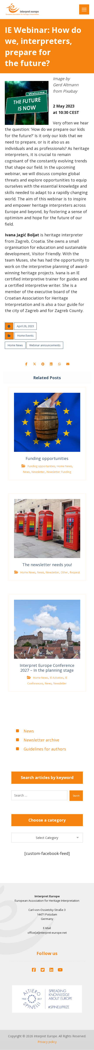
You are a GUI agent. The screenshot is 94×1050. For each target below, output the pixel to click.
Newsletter (38, 472)
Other (64, 572)
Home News (15, 345)
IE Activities (56, 678)
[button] (26, 364)
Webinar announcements (44, 345)
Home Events (25, 335)
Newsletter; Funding (59, 472)
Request (75, 572)
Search (76, 795)
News (26, 472)
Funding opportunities (41, 466)
